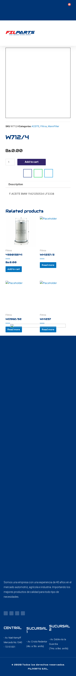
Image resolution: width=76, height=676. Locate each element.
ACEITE (35, 126)
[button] (70, 33)
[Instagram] (11, 613)
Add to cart (31, 161)
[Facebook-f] (6, 613)
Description (15, 184)
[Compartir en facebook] (27, 173)
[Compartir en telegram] (48, 173)
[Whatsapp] (23, 613)
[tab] (38, 184)
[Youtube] (17, 613)
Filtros (43, 126)
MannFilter (53, 126)
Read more (48, 264)
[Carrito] (68, 6)
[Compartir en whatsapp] (38, 173)
